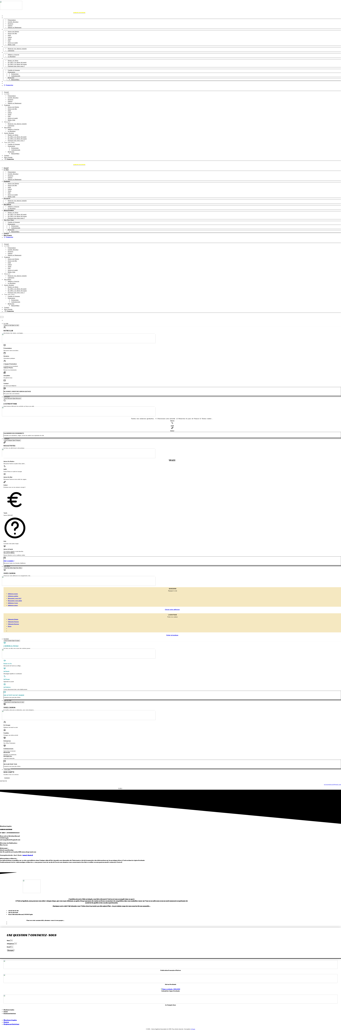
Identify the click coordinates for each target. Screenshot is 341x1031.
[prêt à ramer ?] (5, 558)
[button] (170, 89)
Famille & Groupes (14, 70)
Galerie (10, 25)
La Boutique (12, 56)
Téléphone (10, 944)
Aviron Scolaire (8, 58)
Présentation (12, 20)
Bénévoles (11, 77)
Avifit (9, 35)
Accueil (6, 16)
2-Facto (193, 1029)
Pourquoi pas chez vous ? (16, 66)
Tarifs (9, 39)
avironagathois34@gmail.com (332, 784)
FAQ (9, 41)
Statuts (6, 1011)
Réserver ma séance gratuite (17, 48)
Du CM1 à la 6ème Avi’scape (17, 64)
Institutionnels (15, 76)
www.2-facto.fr (28, 855)
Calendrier (11, 50)
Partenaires (11, 72)
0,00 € (120, 788)
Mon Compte (8, 83)
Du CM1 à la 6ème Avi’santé (17, 62)
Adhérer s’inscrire (13, 54)
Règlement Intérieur (10, 1013)
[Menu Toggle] (2, 317)
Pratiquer (6, 29)
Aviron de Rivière (13, 31)
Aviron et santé (13, 42)
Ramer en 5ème (13, 60)
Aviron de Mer (12, 33)
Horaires (10, 23)
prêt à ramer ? (9, 561)
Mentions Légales (9, 1009)
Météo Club (11, 44)
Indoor (10, 37)
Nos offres (7, 52)
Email (9, 947)
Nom (8, 940)
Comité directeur (13, 22)
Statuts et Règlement (14, 27)
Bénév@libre (15, 79)
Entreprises (15, 74)
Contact (6, 81)
